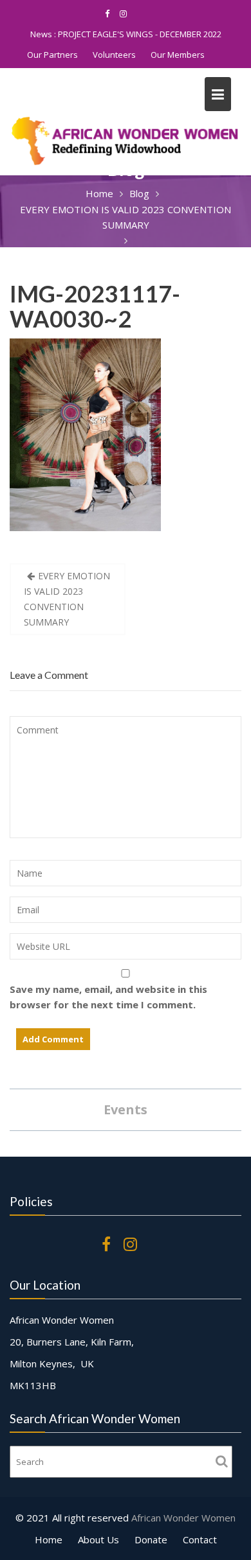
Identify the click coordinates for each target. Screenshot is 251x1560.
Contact (200, 1539)
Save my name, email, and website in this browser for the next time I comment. (108, 997)
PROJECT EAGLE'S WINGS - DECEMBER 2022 (139, 34)
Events (125, 1109)
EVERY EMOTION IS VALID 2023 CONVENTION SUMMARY (67, 599)
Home (48, 1539)
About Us (98, 1539)
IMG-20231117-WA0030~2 (95, 306)
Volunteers (114, 54)
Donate (151, 1539)
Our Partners (52, 54)
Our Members (178, 54)
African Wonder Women (183, 1517)
